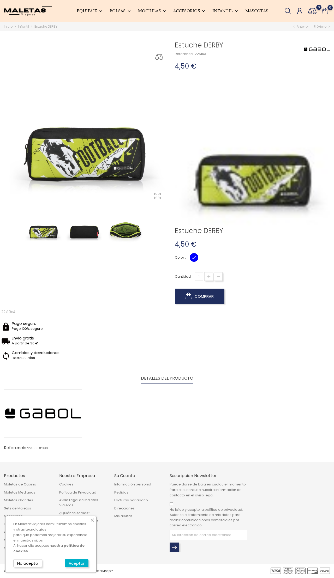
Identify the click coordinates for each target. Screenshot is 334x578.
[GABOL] (317, 49)
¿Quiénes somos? (74, 512)
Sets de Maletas (17, 508)
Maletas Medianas (19, 492)
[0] (312, 11)
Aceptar (77, 563)
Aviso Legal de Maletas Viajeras (78, 502)
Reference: (184, 53)
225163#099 (37, 448)
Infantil (225, 11)
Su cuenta (124, 476)
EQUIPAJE (90, 11)
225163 (200, 53)
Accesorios (189, 11)
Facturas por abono (131, 500)
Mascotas (256, 10)
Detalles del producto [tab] (167, 378)
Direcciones (124, 508)
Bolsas (121, 11)
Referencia (15, 448)
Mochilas (152, 11)
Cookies (66, 484)
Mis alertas (123, 516)
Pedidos (121, 492)
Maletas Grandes (18, 500)
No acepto (27, 563)
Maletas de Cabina (20, 484)
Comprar (204, 296)
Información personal (132, 484)
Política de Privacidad (77, 492)
